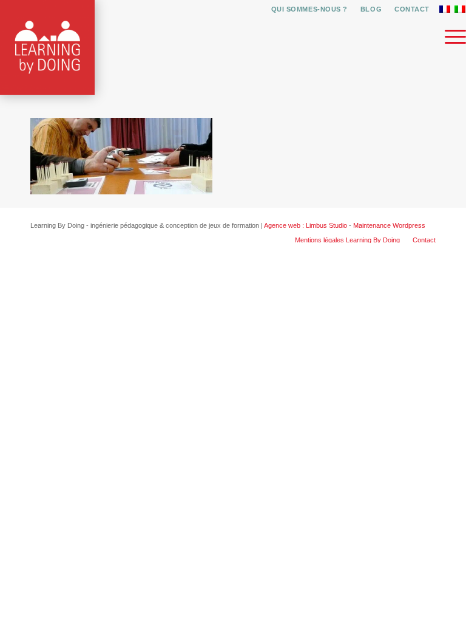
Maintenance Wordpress (389, 225)
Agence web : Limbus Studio (305, 225)
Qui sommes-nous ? (309, 9)
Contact (412, 9)
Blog (371, 9)
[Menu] (449, 36)
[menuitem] (309, 9)
